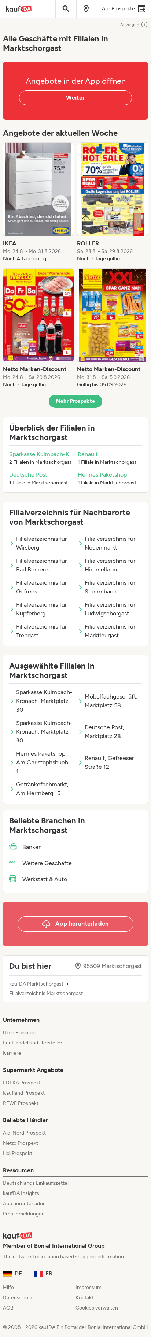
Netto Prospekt (20, 1143)
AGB (8, 1308)
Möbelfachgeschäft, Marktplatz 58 (111, 701)
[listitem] (38, 202)
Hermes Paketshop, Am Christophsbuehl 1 (43, 762)
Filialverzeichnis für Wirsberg (41, 543)
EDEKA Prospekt (22, 1083)
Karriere (12, 1053)
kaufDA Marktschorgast (36, 984)
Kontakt (84, 1298)
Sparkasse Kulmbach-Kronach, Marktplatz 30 (44, 701)
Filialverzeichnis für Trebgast (41, 631)
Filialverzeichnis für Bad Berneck (41, 565)
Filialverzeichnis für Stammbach (110, 587)
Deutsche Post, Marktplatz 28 (104, 732)
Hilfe (8, 1287)
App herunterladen (24, 1203)
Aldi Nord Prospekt (24, 1133)
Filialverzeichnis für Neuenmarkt (110, 543)
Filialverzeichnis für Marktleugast (110, 631)
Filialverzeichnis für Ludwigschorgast (110, 609)
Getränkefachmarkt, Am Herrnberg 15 (42, 789)
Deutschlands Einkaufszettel (36, 1183)
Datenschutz (18, 1298)
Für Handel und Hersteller (32, 1043)
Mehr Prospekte (75, 401)
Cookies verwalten (97, 1308)
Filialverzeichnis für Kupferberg (41, 609)
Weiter (75, 97)
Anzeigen (129, 24)
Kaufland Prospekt (24, 1093)
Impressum (89, 1287)
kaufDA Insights (21, 1193)
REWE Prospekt (20, 1103)
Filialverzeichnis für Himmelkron (110, 565)
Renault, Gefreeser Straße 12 (109, 762)
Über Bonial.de (19, 1032)
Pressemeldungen (24, 1214)
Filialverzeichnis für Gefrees (41, 587)
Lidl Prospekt (17, 1153)
